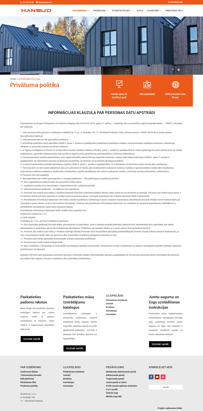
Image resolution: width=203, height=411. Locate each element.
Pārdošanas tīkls (28, 382)
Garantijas (111, 314)
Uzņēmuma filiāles (29, 372)
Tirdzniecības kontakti (30, 375)
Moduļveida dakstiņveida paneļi (121, 372)
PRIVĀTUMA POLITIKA (29, 79)
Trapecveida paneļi (115, 379)
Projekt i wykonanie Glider (170, 408)
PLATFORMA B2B (175, 2)
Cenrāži (109, 303)
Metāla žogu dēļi (114, 396)
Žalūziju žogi (112, 393)
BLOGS (140, 11)
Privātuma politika (29, 386)
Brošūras (110, 307)
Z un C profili (112, 389)
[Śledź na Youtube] (157, 377)
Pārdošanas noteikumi (116, 300)
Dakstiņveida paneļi (115, 375)
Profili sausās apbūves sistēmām (121, 386)
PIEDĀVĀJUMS (99, 11)
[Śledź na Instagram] (163, 377)
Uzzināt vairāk (31, 338)
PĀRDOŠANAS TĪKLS (174, 11)
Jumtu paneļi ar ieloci (116, 382)
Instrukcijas (111, 311)
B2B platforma (27, 379)
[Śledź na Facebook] (151, 377)
